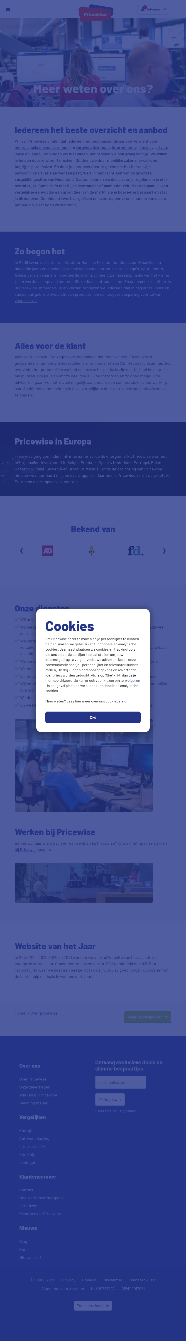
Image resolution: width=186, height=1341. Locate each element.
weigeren (132, 680)
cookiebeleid (116, 701)
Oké (93, 717)
